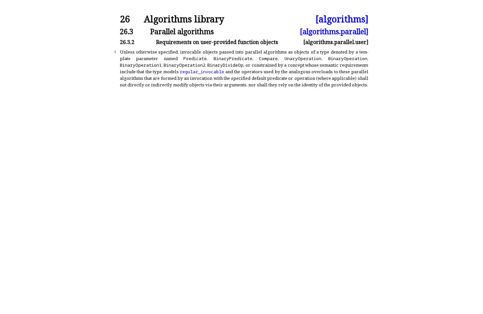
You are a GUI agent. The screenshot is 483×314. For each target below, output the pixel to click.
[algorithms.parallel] (334, 31)
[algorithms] (341, 19)
